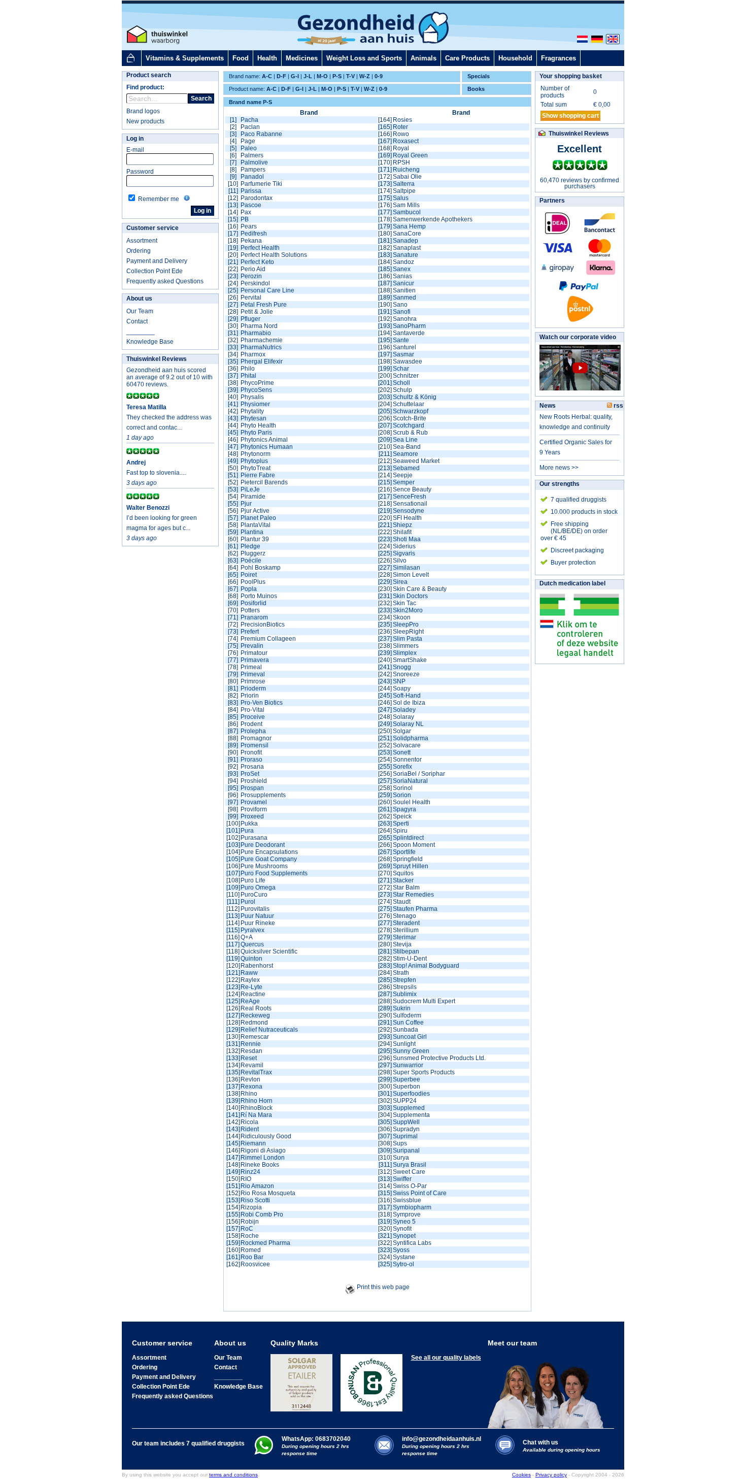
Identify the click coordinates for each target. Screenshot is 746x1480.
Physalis (252, 397)
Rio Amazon (257, 1186)
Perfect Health (260, 247)
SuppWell (406, 1122)
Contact (137, 321)
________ (140, 331)
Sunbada (405, 1029)
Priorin (250, 695)
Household (515, 58)
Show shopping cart (570, 115)
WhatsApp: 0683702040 (316, 1438)
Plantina (252, 532)
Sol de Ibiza (409, 702)
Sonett (402, 752)
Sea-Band (407, 446)
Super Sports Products (424, 1072)
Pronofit (251, 752)
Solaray (403, 716)
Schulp (402, 389)
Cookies (521, 1474)
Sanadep (405, 240)
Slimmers (406, 645)
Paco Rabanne (261, 134)
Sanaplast (407, 247)
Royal (401, 148)
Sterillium (406, 930)
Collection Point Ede (154, 271)
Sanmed (404, 297)
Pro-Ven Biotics (262, 702)
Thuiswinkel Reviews (156, 359)
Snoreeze (406, 674)
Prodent (251, 724)
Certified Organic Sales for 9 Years (575, 447)
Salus (401, 198)
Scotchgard (408, 425)
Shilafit (402, 532)
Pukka (249, 823)
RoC (247, 1228)
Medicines (302, 58)
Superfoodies (411, 1093)
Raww (249, 972)
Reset (249, 1058)
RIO (246, 1178)
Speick (402, 816)
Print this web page (382, 1287)
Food (240, 58)
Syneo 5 (404, 1221)
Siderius (404, 546)
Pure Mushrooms (264, 866)
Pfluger (250, 318)
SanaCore (407, 233)
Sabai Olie (407, 176)
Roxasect (406, 141)
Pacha (249, 119)
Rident (250, 1129)
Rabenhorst (257, 965)
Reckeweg (255, 1015)
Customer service (152, 228)
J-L (307, 76)
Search (201, 98)
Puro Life (253, 880)
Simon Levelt (411, 574)
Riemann (253, 1143)
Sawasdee (407, 361)
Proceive (253, 716)
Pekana (251, 240)
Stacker (403, 880)
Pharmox (253, 354)
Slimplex (405, 652)
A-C (267, 76)
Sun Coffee (408, 1022)
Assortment (141, 240)
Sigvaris (404, 553)
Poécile (251, 560)
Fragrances (558, 58)
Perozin (251, 276)
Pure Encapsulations (269, 852)
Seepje (403, 475)
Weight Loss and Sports (364, 58)
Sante (401, 340)
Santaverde (409, 333)
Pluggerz (253, 553)
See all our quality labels (446, 1357)
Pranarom (254, 617)
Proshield (254, 780)
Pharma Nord (259, 326)
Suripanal (406, 1150)
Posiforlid (253, 603)
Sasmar (403, 354)
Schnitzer (406, 375)
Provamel (254, 802)
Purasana (254, 837)
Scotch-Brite (409, 418)
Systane (404, 1257)
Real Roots (256, 1008)
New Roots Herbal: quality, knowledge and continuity (576, 422)
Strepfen (404, 979)
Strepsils (405, 987)
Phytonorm (255, 453)
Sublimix (405, 994)
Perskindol (255, 283)
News (547, 405)
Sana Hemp (409, 226)
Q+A (247, 937)
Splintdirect (408, 837)
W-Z (364, 76)
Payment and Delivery (156, 261)
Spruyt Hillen (410, 866)
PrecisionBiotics (263, 624)
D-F (281, 76)
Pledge (250, 546)
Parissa (251, 190)
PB (245, 219)
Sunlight (404, 1043)
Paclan (250, 126)
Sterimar (404, 937)
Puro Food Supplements (274, 873)
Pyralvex (252, 930)
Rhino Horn (257, 1100)
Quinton (251, 958)
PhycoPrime (257, 382)
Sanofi (402, 311)
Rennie (251, 1043)
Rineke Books (260, 1164)
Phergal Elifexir (262, 361)
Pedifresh (254, 233)
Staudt (402, 901)
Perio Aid (253, 269)
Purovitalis (255, 908)
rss (617, 405)
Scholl (401, 382)
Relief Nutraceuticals (269, 1029)
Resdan (251, 1051)
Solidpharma (410, 738)
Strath (401, 972)
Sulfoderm (407, 1015)
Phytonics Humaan (267, 446)
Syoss (401, 1250)
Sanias (402, 276)
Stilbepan (406, 951)
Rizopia (251, 1207)
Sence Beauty (412, 489)
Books (476, 89)
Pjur (246, 503)
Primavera (255, 660)
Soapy (402, 688)
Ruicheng (406, 169)
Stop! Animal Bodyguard (426, 965)
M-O (322, 76)
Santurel (404, 347)
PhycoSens (256, 389)
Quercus (252, 944)
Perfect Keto (257, 262)
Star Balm (406, 887)
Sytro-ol (403, 1264)
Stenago (404, 915)
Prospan (252, 788)
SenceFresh (409, 496)
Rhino (249, 1093)
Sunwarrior (408, 1065)
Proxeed (252, 816)
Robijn (250, 1221)
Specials (478, 76)
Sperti (401, 823)
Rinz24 (250, 1171)
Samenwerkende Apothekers (432, 219)
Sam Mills (406, 205)
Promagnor (256, 738)
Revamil (252, 1065)
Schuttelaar (408, 404)
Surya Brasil (409, 1164)
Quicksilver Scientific (269, 951)
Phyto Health (258, 425)
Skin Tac (404, 603)
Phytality (252, 411)
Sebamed (406, 468)
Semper (404, 482)
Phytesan (253, 418)
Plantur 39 (255, 539)
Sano (400, 304)
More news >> (559, 467)
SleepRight (408, 631)
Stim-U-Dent (410, 958)
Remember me (158, 199)
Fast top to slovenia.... (156, 472)
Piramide (253, 496)
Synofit (402, 1228)
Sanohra (405, 318)
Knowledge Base (150, 341)
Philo (248, 368)
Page (248, 141)
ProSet (250, 773)
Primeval (253, 674)
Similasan (406, 567)
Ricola (249, 1122)
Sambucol (407, 212)
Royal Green (410, 155)
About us (139, 298)
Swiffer (402, 1178)
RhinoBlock (257, 1107)
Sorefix (402, 766)
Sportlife (404, 852)
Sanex (402, 269)
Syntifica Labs (412, 1242)
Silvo (399, 560)
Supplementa (411, 1115)
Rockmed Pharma (265, 1242)
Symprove (407, 1214)
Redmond (254, 1022)
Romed (251, 1250)
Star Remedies (413, 894)
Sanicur (403, 283)
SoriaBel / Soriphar (419, 773)
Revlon (250, 1079)
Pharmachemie (262, 340)
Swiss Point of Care (420, 1193)
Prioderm (253, 688)
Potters (250, 610)
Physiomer (255, 404)
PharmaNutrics (261, 347)
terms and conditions (233, 1474)
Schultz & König (414, 397)
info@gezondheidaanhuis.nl (441, 1445)
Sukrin (402, 1008)
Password (140, 171)
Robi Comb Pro (262, 1214)
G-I (295, 76)
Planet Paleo (258, 517)
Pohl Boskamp (261, 567)
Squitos (403, 873)
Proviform (254, 809)
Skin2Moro (408, 610)
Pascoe (251, 205)
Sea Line (405, 439)
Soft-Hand (407, 695)
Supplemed (409, 1107)
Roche (250, 1235)
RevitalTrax (256, 1072)
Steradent (406, 923)
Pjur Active (255, 510)
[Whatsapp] (263, 1452)
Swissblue (407, 1200)
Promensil (254, 745)
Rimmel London (263, 1157)
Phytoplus (254, 461)
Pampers (253, 169)
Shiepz (402, 525)
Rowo (401, 134)
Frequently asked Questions (165, 281)
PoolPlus (253, 581)
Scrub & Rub (410, 432)
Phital (248, 375)
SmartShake (410, 660)
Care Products (467, 58)
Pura (247, 830)
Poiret (249, 574)
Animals (423, 58)
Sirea (400, 581)
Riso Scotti (255, 1200)
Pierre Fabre (258, 475)
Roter (400, 126)
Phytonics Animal (264, 439)
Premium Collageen (268, 638)
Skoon (402, 617)
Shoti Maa (407, 539)
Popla (249, 589)
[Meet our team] (548, 1387)
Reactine (253, 994)
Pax (246, 212)
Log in (135, 138)
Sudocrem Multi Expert (424, 1001)
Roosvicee (255, 1264)
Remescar (255, 1036)
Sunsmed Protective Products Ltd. (439, 1058)
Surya (401, 1157)
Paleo (249, 148)
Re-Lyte (251, 987)
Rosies (402, 119)
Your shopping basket (570, 76)
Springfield (408, 859)
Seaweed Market (416, 461)
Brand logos (143, 111)
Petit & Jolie (257, 311)
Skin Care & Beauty (420, 589)
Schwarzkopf (410, 411)
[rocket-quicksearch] (157, 98)
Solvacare (407, 745)
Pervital (251, 297)
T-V (350, 76)
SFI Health (407, 517)
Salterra (404, 183)
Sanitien (404, 290)
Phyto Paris (256, 432)
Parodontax (257, 198)
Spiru (400, 830)
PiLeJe (250, 489)
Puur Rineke (258, 923)
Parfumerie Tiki (261, 183)
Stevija (402, 944)
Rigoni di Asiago (263, 1150)
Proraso (251, 759)
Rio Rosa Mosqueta (268, 1193)
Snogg (402, 667)
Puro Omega (258, 887)
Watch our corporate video (577, 337)
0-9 (379, 76)
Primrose (253, 681)
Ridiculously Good (266, 1136)
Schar (401, 368)
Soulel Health (411, 802)
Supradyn (406, 1129)
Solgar (402, 731)
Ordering (138, 250)
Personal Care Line (267, 290)
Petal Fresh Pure (264, 304)
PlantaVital (255, 525)
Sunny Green (411, 1051)
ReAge (250, 1001)
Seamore (405, 453)
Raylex (250, 979)
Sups (400, 1143)
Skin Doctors (410, 596)
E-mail (135, 149)
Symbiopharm (412, 1207)
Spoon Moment (414, 844)
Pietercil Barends (264, 482)
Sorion (402, 795)
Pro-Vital (252, 709)
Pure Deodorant (263, 844)
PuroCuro (254, 894)
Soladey (404, 709)
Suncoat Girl (410, 1036)
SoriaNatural (410, 780)
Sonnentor (407, 759)
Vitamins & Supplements (185, 58)
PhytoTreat (255, 468)
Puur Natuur (257, 915)
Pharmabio (256, 333)
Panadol (252, 176)
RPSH (401, 162)
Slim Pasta (407, 638)
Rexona (251, 1086)
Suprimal (405, 1136)
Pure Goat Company (269, 859)
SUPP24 (405, 1100)
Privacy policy (551, 1474)
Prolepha (253, 731)
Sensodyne (408, 510)
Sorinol (403, 788)
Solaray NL (408, 724)
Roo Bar (252, 1257)
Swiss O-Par (410, 1186)
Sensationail (410, 503)
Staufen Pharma (415, 908)
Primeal (251, 667)
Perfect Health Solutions (274, 254)
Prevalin (252, 645)
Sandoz (403, 262)
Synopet (404, 1235)
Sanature (405, 254)
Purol (248, 901)
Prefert (250, 631)
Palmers (252, 155)
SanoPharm (409, 326)
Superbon (406, 1086)
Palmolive (254, 162)
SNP (399, 681)
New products (145, 121)
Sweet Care (409, 1171)
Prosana (252, 766)
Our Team (139, 311)
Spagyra (404, 809)
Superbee (406, 1079)
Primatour (254, 652)
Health (267, 58)
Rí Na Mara (256, 1115)
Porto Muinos (259, 596)
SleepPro (406, 624)
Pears (249, 226)
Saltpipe (404, 190)
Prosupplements (263, 795)
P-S (337, 76)
